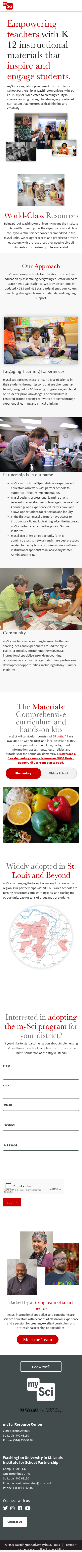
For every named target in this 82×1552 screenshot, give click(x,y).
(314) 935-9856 (23, 1440)
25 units (58, 736)
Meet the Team (37, 1339)
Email (8, 1105)
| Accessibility (55, 1549)
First (6, 1066)
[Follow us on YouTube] (27, 1508)
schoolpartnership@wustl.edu (32, 1483)
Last (6, 1085)
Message (11, 1145)
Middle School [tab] (58, 773)
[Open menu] (77, 6)
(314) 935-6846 (23, 1488)
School (10, 1125)
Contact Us (14, 1522)
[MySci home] (8, 8)
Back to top (39, 1366)
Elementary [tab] (23, 773)
